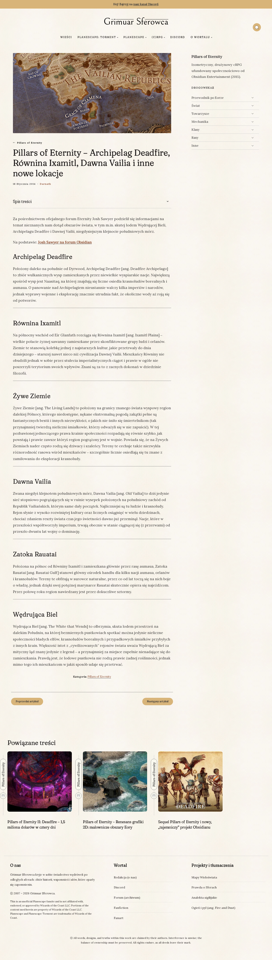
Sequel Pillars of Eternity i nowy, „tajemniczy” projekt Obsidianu (185, 824)
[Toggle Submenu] (252, 98)
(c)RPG (157, 37)
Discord (177, 37)
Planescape (133, 37)
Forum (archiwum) (127, 897)
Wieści (66, 37)
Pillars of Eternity (29, 142)
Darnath (45, 183)
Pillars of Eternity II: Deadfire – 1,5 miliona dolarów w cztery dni (36, 824)
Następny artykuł (157, 701)
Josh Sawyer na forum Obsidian (65, 242)
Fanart (118, 918)
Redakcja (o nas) (125, 877)
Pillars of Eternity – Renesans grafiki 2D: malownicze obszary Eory (113, 824)
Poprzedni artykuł (27, 701)
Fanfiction (121, 908)
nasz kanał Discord (145, 4)
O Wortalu (200, 37)
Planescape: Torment (97, 37)
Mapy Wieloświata (204, 877)
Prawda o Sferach (204, 887)
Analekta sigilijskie (204, 897)
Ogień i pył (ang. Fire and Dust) (213, 908)
